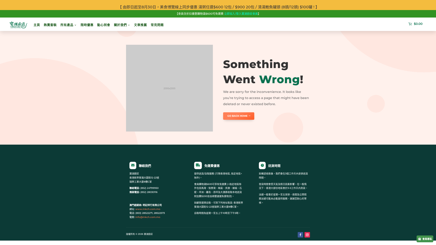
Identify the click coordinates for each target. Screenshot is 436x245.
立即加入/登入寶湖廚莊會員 (241, 13)
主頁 (37, 25)
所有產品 (66, 25)
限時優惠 (87, 25)
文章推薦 (140, 25)
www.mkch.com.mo (147, 209)
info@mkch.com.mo (147, 217)
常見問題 (157, 25)
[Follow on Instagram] (307, 235)
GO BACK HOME (237, 115)
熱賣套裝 (50, 25)
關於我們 (120, 25)
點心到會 (103, 25)
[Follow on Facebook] (300, 235)
